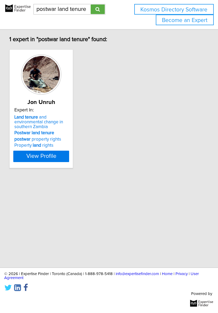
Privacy (181, 274)
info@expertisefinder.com (137, 274)
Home (167, 274)
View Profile (41, 156)
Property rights (33, 145)
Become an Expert (184, 20)
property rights (37, 139)
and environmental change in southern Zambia (38, 122)
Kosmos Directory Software (173, 9)
